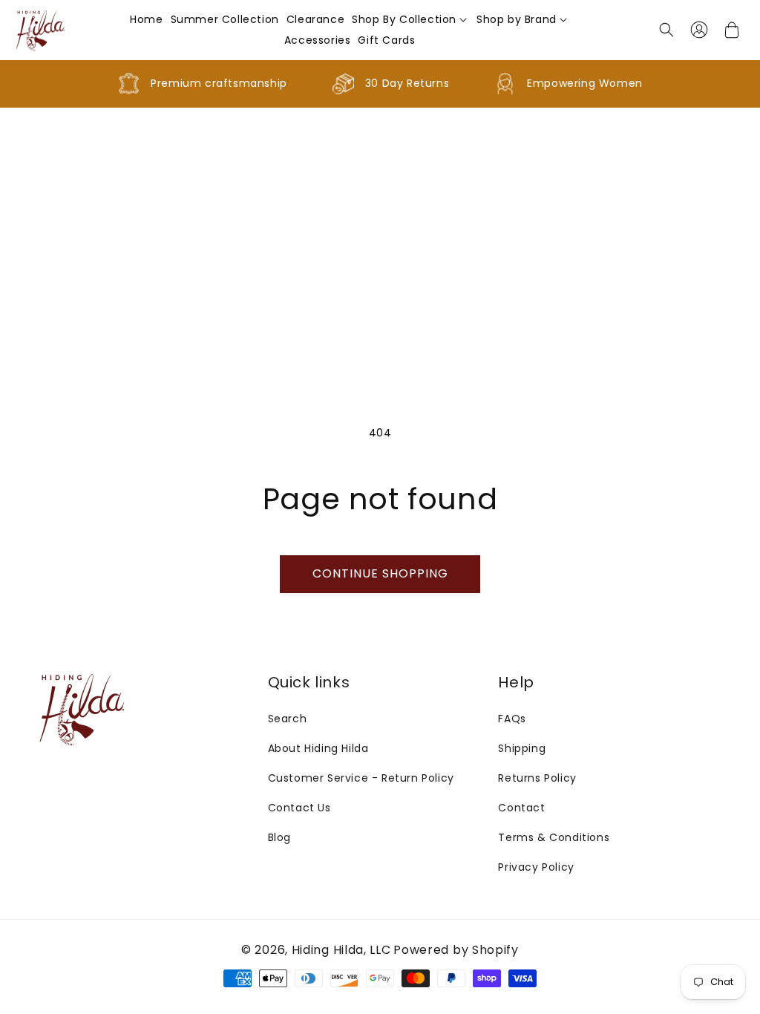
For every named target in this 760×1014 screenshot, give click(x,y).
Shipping (522, 748)
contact (521, 807)
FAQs (511, 718)
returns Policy (537, 778)
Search (287, 718)
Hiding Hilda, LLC (341, 949)
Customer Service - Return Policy (361, 778)
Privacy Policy (536, 867)
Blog (279, 837)
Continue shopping (380, 573)
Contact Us (299, 807)
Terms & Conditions (553, 837)
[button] (410, 19)
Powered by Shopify (456, 949)
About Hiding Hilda (318, 748)
